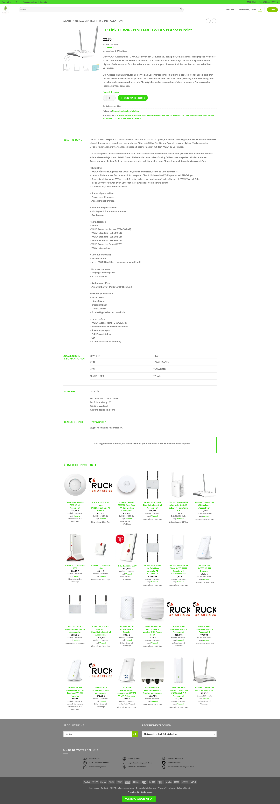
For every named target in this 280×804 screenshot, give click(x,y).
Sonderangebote (30, 2)
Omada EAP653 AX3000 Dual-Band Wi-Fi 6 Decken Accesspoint (126, 506)
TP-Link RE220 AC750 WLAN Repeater (126, 629)
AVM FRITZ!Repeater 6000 (75, 566)
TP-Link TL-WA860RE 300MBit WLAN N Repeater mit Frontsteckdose (178, 569)
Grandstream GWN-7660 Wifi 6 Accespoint (75, 505)
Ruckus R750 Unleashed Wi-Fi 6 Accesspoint (178, 629)
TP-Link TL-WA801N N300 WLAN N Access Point (204, 505)
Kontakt (43, 2)
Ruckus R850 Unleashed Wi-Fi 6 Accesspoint (204, 629)
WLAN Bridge (120, 118)
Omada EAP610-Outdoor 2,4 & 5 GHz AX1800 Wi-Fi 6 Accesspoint (178, 691)
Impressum (94, 788)
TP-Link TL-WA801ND (175, 115)
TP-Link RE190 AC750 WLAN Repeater (204, 568)
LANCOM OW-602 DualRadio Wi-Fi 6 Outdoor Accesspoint (152, 690)
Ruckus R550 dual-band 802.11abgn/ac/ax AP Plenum (100, 506)
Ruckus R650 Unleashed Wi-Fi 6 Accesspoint (100, 690)
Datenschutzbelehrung (146, 788)
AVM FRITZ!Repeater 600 (101, 566)
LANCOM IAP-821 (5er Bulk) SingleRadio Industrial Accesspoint (101, 630)
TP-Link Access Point (156, 115)
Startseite (6, 2)
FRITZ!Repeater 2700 (126, 565)
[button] (250, 10)
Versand (110, 47)
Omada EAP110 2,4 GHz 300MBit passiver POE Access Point (152, 630)
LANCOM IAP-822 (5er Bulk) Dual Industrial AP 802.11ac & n (152, 569)
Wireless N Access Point (196, 115)
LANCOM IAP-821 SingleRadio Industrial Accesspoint (75, 629)
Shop (18, 2)
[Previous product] (214, 21)
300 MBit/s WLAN (123, 115)
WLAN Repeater (134, 118)
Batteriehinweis (184, 788)
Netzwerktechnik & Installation (99, 20)
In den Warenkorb (133, 98)
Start (67, 20)
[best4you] (8, 10)
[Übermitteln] (180, 9)
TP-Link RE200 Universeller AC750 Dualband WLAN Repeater (75, 691)
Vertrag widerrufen (139, 798)
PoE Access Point (139, 115)
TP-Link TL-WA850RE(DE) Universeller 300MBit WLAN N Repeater (126, 691)
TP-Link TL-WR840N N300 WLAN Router (204, 689)
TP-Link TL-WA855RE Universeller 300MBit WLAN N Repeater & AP (178, 506)
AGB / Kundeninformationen (122, 788)
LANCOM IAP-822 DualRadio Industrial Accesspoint (152, 505)
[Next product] (208, 21)
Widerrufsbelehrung (166, 788)
